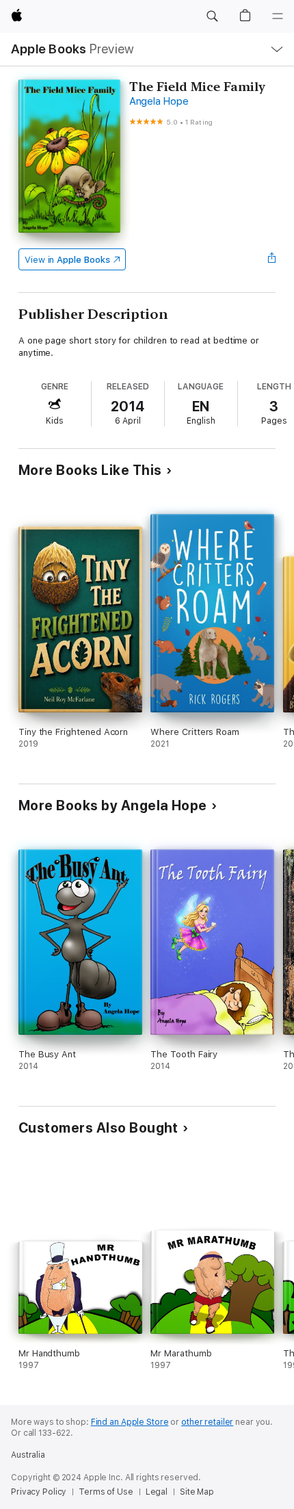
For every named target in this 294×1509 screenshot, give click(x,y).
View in (67, 260)
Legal (157, 1492)
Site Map (197, 1492)
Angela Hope (158, 101)
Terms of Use (106, 1492)
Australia (28, 1455)
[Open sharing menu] (271, 259)
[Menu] (277, 16)
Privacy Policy (38, 1492)
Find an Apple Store (130, 1422)
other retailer (207, 1422)
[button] (212, 16)
